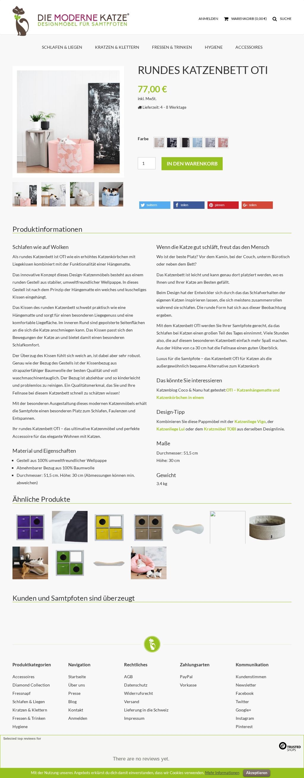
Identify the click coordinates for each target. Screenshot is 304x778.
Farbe (143, 138)
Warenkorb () (249, 18)
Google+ (243, 709)
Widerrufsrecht (138, 693)
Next (133, 113)
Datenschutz (135, 684)
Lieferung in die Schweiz (146, 709)
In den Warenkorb (192, 163)
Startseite (77, 676)
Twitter (242, 701)
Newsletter (246, 684)
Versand (131, 701)
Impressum (134, 718)
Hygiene (214, 47)
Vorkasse (188, 684)
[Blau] (197, 142)
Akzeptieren (256, 772)
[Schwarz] (172, 142)
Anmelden (208, 18)
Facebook (245, 693)
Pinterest (244, 726)
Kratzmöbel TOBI (220, 428)
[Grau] (210, 142)
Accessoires (248, 47)
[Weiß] (184, 142)
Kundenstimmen (251, 676)
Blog (72, 701)
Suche (285, 18)
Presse (74, 693)
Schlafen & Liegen (62, 47)
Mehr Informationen (222, 772)
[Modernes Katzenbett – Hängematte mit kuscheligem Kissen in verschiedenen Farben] (68, 122)
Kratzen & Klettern (117, 47)
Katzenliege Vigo (250, 421)
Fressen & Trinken (172, 47)
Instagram (245, 718)
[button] (154, 205)
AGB (128, 676)
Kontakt (75, 709)
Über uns (76, 684)
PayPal (186, 676)
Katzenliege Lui (170, 428)
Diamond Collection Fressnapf (31, 689)
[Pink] (223, 142)
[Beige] (159, 142)
